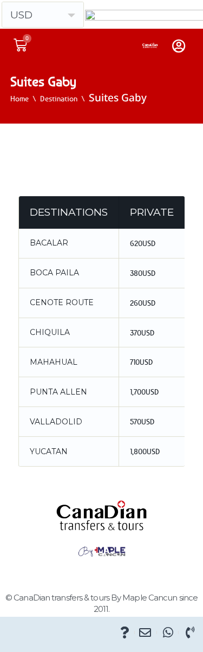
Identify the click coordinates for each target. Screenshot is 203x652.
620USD (143, 243)
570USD (142, 421)
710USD (141, 361)
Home (19, 98)
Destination (58, 98)
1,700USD (144, 391)
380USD (143, 272)
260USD (143, 302)
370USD (142, 332)
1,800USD (145, 451)
